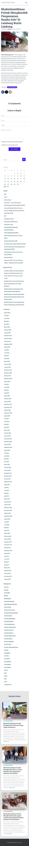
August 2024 (7, 381)
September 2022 (8, 447)
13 (8, 178)
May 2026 (6, 321)
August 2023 (7, 416)
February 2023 (7, 433)
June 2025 (6, 352)
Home (5, 197)
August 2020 (7, 519)
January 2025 (7, 367)
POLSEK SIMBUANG (9, 641)
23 (17, 181)
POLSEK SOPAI (7, 644)
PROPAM (6, 650)
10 (20, 176)
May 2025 (6, 355)
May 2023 (6, 424)
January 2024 (7, 401)
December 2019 (8, 542)
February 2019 (7, 570)
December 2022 (8, 438)
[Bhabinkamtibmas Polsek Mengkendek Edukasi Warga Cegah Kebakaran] (14, 710)
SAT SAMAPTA (7, 667)
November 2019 (8, 544)
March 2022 (7, 464)
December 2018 (8, 576)
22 (14, 181)
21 (11, 181)
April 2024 (6, 393)
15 (14, 178)
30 (17, 184)
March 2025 (7, 361)
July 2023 (6, 418)
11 (24, 176)
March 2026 (7, 327)
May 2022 (6, 458)
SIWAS (5, 676)
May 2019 (6, 562)
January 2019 (7, 573)
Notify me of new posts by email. (10, 145)
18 (24, 178)
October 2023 (7, 410)
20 (8, 181)
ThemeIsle (19, 842)
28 (11, 184)
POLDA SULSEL (7, 607)
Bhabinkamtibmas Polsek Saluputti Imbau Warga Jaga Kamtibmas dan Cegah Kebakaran (14, 284)
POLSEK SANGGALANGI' (10, 635)
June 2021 (6, 490)
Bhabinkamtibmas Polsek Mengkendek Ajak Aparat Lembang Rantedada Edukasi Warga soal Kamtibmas (13, 816)
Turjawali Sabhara (8, 257)
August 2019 (7, 553)
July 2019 (6, 556)
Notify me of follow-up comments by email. (12, 141)
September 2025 (8, 344)
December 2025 (8, 335)
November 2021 (8, 476)
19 (5, 181)
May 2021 (6, 493)
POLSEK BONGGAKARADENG (11, 613)
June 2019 (6, 559)
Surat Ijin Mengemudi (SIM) (10, 241)
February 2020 (7, 536)
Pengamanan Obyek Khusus (11, 221)
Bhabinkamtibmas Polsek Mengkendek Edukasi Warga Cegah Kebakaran (13, 725)
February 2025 (7, 364)
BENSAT (6, 595)
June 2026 (6, 318)
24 (20, 181)
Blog (5, 194)
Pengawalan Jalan (8, 224)
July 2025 (6, 350)
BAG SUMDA (7, 592)
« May (4, 186)
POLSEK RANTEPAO (8, 621)
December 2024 (8, 370)
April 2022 (6, 461)
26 (5, 184)
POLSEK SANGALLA (8, 633)
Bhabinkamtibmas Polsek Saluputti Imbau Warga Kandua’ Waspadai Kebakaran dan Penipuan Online (14, 297)
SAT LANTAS (7, 658)
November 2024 (8, 373)
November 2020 (8, 510)
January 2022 (7, 470)
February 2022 (7, 467)
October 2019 (7, 547)
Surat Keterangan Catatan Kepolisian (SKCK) (15, 243)
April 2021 (6, 496)
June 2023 (6, 421)
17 (20, 178)
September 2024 (8, 378)
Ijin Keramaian (7, 200)
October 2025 (7, 341)
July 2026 (6, 315)
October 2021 (7, 479)
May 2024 (6, 390)
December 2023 (8, 404)
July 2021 (6, 487)
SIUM (5, 673)
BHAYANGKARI (7, 598)
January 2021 (7, 504)
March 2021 (7, 499)
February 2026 (7, 330)
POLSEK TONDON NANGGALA (11, 647)
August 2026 (7, 312)
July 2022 (6, 453)
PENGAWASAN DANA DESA (10, 604)
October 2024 (7, 375)
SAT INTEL (6, 656)
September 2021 (8, 481)
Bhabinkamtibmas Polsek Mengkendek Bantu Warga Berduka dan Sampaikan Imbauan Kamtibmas (12, 770)
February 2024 (7, 398)
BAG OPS (6, 587)
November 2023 (8, 407)
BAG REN (6, 590)
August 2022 (7, 450)
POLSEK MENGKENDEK (12, 87)
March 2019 (7, 567)
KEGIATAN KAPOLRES (9, 601)
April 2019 (6, 565)
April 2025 (6, 358)
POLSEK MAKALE (8, 615)
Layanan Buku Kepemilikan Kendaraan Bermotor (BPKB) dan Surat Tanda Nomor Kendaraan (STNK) (14, 211)
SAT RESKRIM (7, 664)
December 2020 (8, 507)
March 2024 (7, 395)
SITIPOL (6, 670)
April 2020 (6, 530)
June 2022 (6, 456)
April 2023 (6, 427)
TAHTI (5, 681)
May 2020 (6, 527)
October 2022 (7, 444)
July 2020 (6, 522)
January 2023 (7, 436)
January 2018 (7, 579)
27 (8, 184)
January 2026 (7, 332)
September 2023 (8, 413)
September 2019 (8, 550)
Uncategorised (7, 684)
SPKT (5, 678)
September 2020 (8, 516)
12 (5, 178)
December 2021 (8, 473)
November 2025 (8, 338)
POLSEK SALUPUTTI (9, 630)
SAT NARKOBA (7, 661)
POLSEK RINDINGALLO (9, 624)
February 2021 (7, 501)
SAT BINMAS (7, 653)
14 (11, 178)
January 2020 (7, 539)
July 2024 (6, 384)
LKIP (5, 216)
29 (14, 184)
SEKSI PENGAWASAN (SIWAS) (11, 232)
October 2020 (7, 513)
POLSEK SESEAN (8, 638)
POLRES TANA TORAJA (9, 610)
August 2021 (7, 484)
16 (17, 178)
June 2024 (6, 387)
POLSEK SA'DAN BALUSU (10, 627)
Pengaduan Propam (9, 218)
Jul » (8, 186)
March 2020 (7, 533)
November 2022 (8, 441)
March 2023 (7, 430)
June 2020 (6, 524)
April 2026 (6, 324)
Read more (6, 741)
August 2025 (7, 347)
